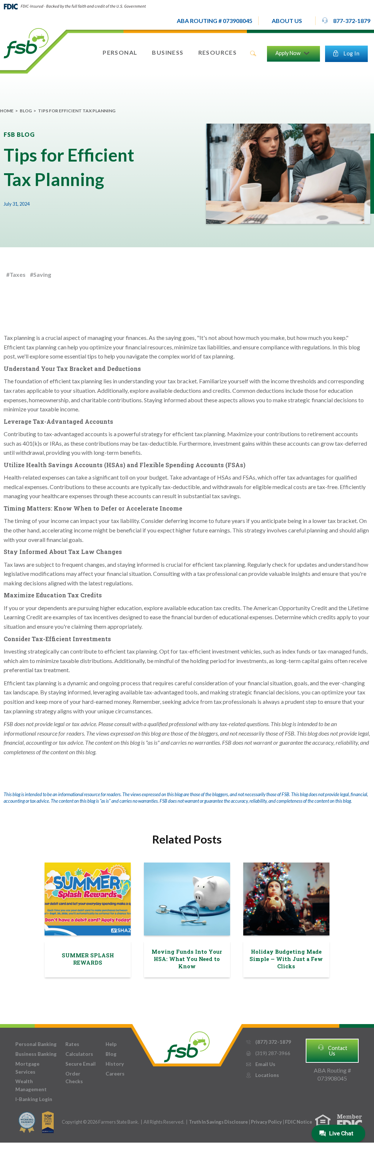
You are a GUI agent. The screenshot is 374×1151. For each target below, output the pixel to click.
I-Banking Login (33, 1099)
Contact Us (332, 1050)
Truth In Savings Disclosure (218, 1122)
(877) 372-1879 (268, 1042)
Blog (26, 110)
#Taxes (16, 274)
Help (111, 1044)
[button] (286, 20)
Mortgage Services (27, 1068)
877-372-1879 (345, 20)
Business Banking (36, 1054)
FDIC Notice (298, 1122)
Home (7, 110)
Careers (115, 1074)
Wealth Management (31, 1085)
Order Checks (74, 1078)
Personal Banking (36, 1044)
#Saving (40, 274)
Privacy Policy (267, 1122)
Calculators (79, 1054)
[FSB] (187, 1045)
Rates (72, 1044)
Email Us (260, 1064)
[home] (26, 42)
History (115, 1064)
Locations (262, 1075)
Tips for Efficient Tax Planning (76, 110)
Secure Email (80, 1064)
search (253, 54)
